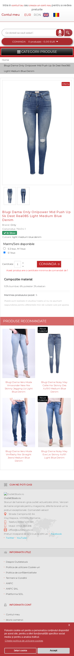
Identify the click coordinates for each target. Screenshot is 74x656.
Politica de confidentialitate (21, 572)
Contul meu (11, 14)
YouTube (22, 537)
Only (13, 224)
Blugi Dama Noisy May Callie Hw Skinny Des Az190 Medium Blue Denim (54, 385)
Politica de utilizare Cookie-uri (23, 567)
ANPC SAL (12, 588)
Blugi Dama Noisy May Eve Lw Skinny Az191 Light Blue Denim (54, 454)
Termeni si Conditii (16, 577)
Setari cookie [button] (20, 650)
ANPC (9, 583)
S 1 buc (11, 252)
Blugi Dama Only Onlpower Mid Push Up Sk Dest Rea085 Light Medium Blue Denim (37, 68)
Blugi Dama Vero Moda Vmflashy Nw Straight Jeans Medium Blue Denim (19, 454)
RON (37, 15)
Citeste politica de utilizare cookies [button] (24, 640)
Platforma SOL (14, 593)
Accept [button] (53, 650)
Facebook (56, 533)
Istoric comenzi (14, 619)
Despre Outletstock (17, 561)
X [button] (69, 625)
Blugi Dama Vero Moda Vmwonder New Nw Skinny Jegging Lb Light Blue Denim (19, 385)
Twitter (10, 537)
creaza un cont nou (40, 5)
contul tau (17, 5)
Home (5, 59)
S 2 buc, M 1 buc (17, 248)
